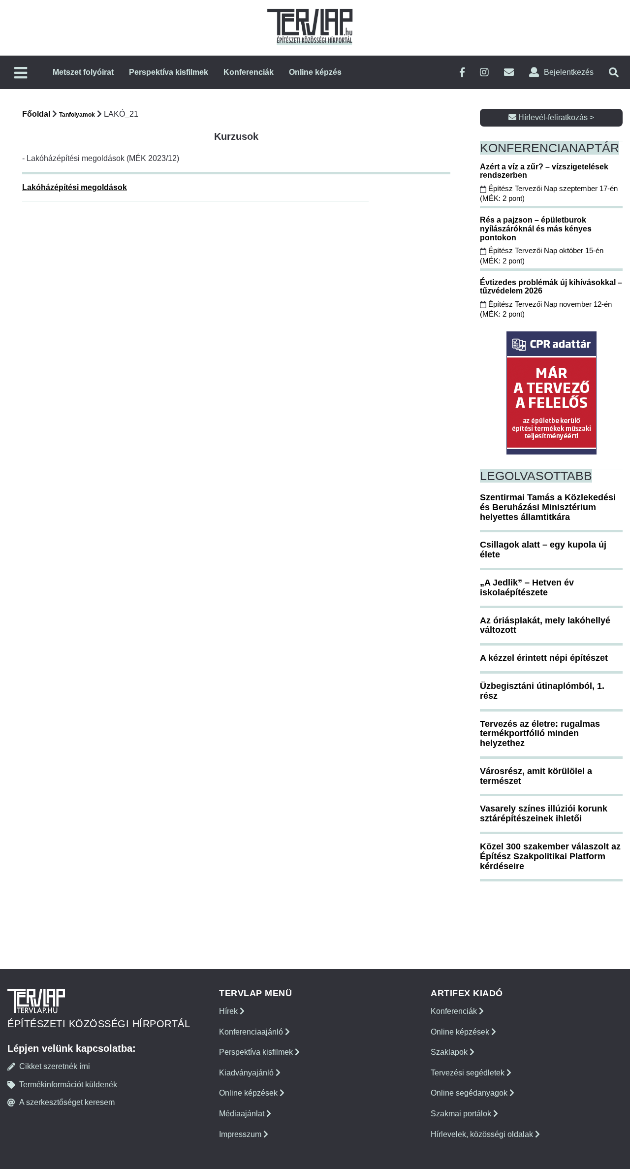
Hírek (229, 1011)
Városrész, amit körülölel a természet (536, 776)
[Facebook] (462, 73)
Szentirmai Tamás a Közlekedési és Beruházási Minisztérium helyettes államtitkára (548, 507)
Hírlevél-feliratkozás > (555, 117)
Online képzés (315, 72)
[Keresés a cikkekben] (614, 73)
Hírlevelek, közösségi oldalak (483, 1134)
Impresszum (241, 1134)
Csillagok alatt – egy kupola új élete (543, 549)
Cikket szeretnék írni (54, 1066)
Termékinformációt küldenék (68, 1084)
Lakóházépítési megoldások (74, 187)
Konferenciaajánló (252, 1032)
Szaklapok (450, 1052)
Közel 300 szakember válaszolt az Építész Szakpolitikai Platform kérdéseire (550, 856)
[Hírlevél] (509, 73)
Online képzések (249, 1093)
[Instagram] (484, 73)
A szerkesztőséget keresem (67, 1102)
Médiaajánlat (242, 1113)
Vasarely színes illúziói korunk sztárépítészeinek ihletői (543, 813)
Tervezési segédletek (468, 1073)
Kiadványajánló (247, 1073)
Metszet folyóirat (83, 72)
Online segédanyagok (470, 1093)
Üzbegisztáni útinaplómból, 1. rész (542, 691)
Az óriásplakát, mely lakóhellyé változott (545, 625)
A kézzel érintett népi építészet (544, 658)
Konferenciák (248, 72)
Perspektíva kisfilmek (168, 72)
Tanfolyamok (77, 114)
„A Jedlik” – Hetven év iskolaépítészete (527, 587)
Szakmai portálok (462, 1113)
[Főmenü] (20, 74)
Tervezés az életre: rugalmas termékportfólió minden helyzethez (540, 733)
